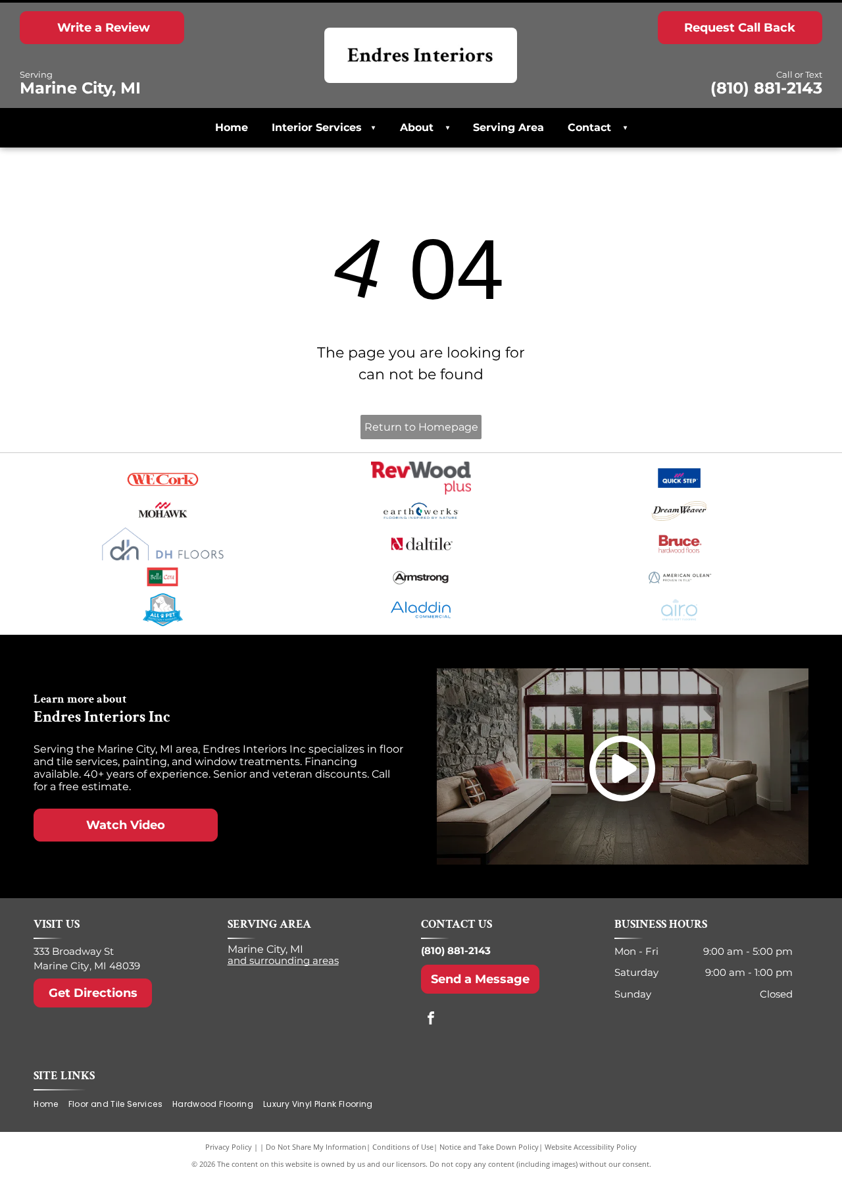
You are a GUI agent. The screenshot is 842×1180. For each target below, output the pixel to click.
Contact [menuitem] (589, 127)
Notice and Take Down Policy (489, 1147)
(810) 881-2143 (456, 950)
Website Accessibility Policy (591, 1147)
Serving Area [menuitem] (508, 127)
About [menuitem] (416, 127)
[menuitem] (444, 128)
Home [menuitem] (231, 127)
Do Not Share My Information (316, 1147)
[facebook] (431, 1019)
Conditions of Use (402, 1147)
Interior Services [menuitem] (323, 127)
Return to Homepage (421, 427)
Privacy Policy (228, 1147)
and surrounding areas (283, 960)
